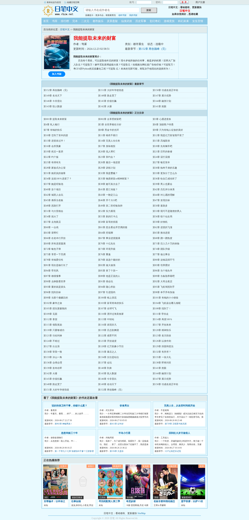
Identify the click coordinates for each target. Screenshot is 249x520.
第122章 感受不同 (107, 335)
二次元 (85, 21)
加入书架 (56, 74)
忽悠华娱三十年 (69, 433)
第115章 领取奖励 (53, 324)
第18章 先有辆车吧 (162, 146)
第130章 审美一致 (53, 352)
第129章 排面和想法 (163, 346)
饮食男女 (124, 405)
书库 (54, 21)
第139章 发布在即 (53, 368)
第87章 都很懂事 (52, 276)
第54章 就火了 (51, 216)
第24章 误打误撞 (161, 157)
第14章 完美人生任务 (109, 141)
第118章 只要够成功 (54, 330)
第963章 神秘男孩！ (63, 424)
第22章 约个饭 (51, 157)
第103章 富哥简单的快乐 (111, 303)
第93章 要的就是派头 (55, 287)
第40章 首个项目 (52, 189)
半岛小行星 (124, 433)
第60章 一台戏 (51, 227)
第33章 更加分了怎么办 (165, 173)
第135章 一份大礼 (162, 357)
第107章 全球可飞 (107, 308)
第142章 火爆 (105, 106)
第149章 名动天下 (53, 95)
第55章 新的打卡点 (108, 216)
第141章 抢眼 (159, 106)
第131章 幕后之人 (107, 352)
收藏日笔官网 (73, 2)
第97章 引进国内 (106, 292)
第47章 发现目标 (161, 200)
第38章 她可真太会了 (109, 184)
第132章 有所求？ (162, 352)
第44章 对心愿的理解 (164, 195)
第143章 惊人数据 (53, 106)
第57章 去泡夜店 (52, 222)
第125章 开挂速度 (107, 341)
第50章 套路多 (160, 205)
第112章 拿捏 (50, 319)
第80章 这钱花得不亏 (164, 260)
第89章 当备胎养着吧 (164, 276)
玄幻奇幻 (155, 21)
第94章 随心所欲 (106, 287)
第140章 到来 (105, 368)
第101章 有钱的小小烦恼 (165, 297)
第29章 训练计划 (106, 168)
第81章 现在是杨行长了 (56, 265)
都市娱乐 (98, 21)
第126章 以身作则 (162, 341)
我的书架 (133, 15)
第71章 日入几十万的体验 (166, 243)
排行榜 (65, 21)
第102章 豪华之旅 (53, 303)
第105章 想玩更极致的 (55, 308)
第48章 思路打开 (52, 205)
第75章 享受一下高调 (55, 254)
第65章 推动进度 (161, 233)
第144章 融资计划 (162, 101)
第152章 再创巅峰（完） (153, 48)
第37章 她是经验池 (53, 184)
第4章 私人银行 (52, 124)
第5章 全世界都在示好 (109, 124)
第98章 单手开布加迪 (164, 292)
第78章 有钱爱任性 (53, 260)
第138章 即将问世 (162, 362)
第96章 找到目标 (52, 292)
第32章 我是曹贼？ (108, 173)
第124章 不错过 (52, 341)
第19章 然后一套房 (53, 151)
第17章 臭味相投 (106, 146)
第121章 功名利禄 (53, 335)
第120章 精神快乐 (162, 330)
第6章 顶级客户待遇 (163, 124)
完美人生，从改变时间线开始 (179, 405)
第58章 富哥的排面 (108, 222)
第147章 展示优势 (162, 95)
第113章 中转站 (106, 319)
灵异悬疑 (112, 21)
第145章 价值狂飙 (107, 101)
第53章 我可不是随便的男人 (167, 211)
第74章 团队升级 (161, 249)
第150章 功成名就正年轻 (165, 90)
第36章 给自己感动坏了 (165, 178)
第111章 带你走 (161, 314)
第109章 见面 (50, 314)
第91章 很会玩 (105, 281)
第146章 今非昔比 (53, 101)
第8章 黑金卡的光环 (108, 130)
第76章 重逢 (104, 254)
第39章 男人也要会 (162, 184)
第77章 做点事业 (161, 254)
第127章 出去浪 (52, 346)
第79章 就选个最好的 (109, 260)
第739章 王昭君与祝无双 (176, 424)
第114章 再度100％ (162, 319)
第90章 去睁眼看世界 (55, 281)
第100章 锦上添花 (107, 297)
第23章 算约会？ (106, 157)
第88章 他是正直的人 (109, 276)
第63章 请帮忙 (51, 233)
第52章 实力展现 (106, 211)
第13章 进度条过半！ (55, 141)
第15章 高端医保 (161, 141)
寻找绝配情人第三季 (109, 501)
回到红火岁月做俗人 (179, 433)
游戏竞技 (169, 21)
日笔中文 (60, 11)
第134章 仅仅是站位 (108, 357)
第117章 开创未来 (162, 324)
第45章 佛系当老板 (53, 200)
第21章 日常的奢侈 (162, 151)
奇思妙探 (131, 501)
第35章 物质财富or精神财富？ (113, 178)
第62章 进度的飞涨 (162, 227)
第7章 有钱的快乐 (53, 130)
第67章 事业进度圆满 (109, 238)
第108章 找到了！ (162, 308)
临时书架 (122, 15)
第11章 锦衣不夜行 (108, 135)
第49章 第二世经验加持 (110, 205)
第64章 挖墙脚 (105, 233)
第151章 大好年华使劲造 (111, 90)
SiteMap (142, 513)
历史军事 (140, 21)
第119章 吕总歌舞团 (108, 330)
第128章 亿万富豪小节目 (111, 346)
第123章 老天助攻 (162, 335)
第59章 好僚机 (160, 222)
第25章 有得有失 (52, 162)
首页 (46, 21)
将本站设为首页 (54, 2)
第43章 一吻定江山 (108, 195)
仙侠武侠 (126, 21)
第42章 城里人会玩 (53, 195)
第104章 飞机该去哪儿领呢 (167, 303)
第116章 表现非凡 (107, 324)
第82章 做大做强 (106, 265)
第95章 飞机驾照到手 (164, 287)
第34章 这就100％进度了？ (57, 178)
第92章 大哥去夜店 (162, 281)
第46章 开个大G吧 (107, 200)
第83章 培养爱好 (161, 265)
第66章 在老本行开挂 (55, 238)
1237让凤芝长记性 (173, 451)
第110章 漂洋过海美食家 (111, 314)
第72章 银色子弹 (52, 249)
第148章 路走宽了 (107, 95)
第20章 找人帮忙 (106, 151)
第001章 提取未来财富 (55, 119)
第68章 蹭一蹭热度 (162, 238)
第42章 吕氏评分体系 (164, 189)
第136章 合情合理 (53, 362)
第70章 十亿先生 (106, 243)
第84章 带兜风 (51, 270)
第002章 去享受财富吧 (109, 119)
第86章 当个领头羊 (162, 270)
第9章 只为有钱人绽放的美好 (168, 130)
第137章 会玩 (105, 362)
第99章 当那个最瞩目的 (56, 297)
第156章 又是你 (116, 451)
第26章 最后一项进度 (109, 162)
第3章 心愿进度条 (162, 119)
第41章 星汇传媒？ (108, 189)
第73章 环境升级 (106, 249)
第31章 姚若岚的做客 (55, 173)
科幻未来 (183, 21)
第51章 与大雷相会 (53, 211)
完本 (75, 21)
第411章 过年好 (116, 424)
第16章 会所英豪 (52, 146)
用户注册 (200, 2)
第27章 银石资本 (161, 162)
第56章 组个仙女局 (162, 216)
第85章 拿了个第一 (108, 270)
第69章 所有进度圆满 (55, 243)
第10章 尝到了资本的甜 (56, 135)
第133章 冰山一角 (53, 357)
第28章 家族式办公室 (55, 168)
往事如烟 (76, 501)
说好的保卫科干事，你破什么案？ (69, 405)
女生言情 (197, 21)
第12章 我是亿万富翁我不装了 (168, 135)
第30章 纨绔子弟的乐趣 (165, 168)
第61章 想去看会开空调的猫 (112, 227)
